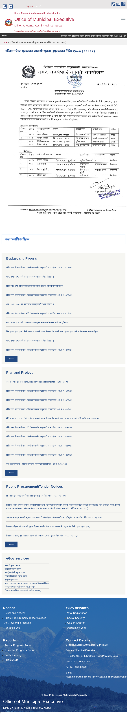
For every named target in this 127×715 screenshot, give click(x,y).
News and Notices (15, 613)
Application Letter (77, 627)
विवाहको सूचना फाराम (13, 569)
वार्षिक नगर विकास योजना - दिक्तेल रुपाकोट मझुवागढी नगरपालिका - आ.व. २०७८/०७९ (39, 436)
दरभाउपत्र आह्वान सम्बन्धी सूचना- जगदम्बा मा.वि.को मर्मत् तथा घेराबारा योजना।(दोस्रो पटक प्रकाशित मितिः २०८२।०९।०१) (54, 517)
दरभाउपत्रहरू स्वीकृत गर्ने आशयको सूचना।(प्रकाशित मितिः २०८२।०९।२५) (36, 495)
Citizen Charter (76, 622)
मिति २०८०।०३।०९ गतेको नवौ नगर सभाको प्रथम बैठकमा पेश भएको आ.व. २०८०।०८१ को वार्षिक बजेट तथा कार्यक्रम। (53, 331)
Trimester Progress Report (19, 650)
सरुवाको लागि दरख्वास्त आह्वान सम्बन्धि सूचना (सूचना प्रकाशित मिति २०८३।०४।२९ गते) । (88, 36)
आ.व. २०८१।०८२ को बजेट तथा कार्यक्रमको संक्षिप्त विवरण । (30, 304)
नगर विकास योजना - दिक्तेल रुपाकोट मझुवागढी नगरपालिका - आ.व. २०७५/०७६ (36, 464)
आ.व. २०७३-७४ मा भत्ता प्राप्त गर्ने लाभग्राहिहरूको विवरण (27, 583)
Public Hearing (12, 655)
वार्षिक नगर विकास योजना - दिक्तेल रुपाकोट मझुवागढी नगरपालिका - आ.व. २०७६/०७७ (39, 455)
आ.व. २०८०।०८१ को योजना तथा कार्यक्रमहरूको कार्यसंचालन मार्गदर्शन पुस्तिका (37, 322)
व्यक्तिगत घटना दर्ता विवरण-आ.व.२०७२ (20, 587)
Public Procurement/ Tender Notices (25, 618)
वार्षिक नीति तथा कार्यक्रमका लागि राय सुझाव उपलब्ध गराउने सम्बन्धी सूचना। (35, 286)
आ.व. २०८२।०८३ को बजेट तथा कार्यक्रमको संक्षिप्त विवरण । (30, 277)
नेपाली (38, 6)
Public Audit (11, 659)
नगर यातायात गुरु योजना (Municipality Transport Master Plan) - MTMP (37, 381)
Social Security (76, 618)
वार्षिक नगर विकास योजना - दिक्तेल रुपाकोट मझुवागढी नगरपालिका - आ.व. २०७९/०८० (39, 350)
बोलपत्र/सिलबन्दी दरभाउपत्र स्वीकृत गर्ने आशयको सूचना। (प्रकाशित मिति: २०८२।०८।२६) (42, 535)
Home (4, 42)
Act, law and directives (17, 622)
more (11, 358)
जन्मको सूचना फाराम (12, 565)
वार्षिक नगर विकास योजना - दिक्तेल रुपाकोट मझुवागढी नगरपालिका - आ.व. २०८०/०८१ (39, 313)
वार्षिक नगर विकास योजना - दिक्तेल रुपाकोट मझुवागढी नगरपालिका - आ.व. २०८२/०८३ (39, 267)
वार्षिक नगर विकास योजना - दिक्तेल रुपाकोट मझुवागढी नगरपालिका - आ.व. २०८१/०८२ (39, 295)
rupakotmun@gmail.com (78, 676)
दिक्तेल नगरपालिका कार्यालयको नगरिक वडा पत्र (23, 590)
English (29, 6)
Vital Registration (77, 613)
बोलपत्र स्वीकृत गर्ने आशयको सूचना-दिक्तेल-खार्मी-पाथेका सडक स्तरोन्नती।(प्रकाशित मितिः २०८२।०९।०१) (48, 526)
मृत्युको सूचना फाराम (12, 579)
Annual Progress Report (18, 645)
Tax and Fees (12, 627)
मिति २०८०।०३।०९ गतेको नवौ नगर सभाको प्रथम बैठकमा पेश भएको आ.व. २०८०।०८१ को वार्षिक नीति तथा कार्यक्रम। (52, 418)
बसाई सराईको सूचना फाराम (15, 572)
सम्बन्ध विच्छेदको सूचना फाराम (16, 576)
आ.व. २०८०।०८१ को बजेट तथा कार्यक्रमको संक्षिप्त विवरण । (30, 340)
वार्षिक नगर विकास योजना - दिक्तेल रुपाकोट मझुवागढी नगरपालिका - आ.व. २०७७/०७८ (39, 445)
